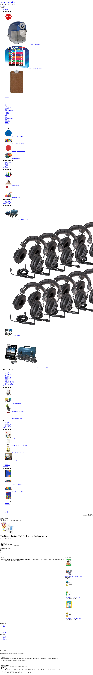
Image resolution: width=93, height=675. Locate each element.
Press (3, 638)
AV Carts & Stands (8, 422)
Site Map (4, 630)
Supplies (6, 122)
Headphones (7, 371)
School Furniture (5, 167)
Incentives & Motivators (9, 110)
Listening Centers (8, 372)
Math (6, 111)
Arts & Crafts (7, 100)
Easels (4, 427)
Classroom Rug (5, 466)
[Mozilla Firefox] (9, 661)
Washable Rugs (7, 510)
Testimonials (5, 639)
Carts (3, 385)
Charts (6, 102)
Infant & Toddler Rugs (8, 509)
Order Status (5, 631)
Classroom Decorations (9, 104)
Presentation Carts (8, 424)
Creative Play (7, 106)
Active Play (7, 97)
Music (6, 114)
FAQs (4, 626)
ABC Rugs (7, 503)
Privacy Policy (5, 632)
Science (6, 119)
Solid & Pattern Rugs (8, 507)
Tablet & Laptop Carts (8, 423)
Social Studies (7, 120)
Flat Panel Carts (7, 425)
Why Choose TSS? (6, 629)
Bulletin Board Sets (8, 101)
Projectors (6, 379)
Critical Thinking (8, 107)
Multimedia (7, 113)
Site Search (90, 514)
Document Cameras (8, 378)
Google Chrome (3, 662)
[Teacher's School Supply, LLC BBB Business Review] (46, 654)
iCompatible (7, 373)
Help (3, 625)
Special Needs (7, 121)
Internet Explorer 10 (15, 662)
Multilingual (7, 112)
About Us (4, 636)
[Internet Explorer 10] (15, 661)
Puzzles (6, 117)
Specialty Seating (8, 202)
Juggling (6, 165)
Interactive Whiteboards (9, 383)
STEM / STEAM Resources (9, 384)
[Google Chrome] (3, 661)
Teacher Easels (7, 465)
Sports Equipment (8, 162)
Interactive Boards (8, 377)
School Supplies (5, 9)
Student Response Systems (9, 381)
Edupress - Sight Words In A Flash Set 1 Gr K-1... (73, 576)
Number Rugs (7, 504)
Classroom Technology (9, 105)
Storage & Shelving (8, 426)
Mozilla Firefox (9, 662)
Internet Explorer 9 (22, 662)
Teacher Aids (7, 123)
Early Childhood (7, 108)
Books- (6, 103)
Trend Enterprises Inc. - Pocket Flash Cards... (73, 597)
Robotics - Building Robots (9, 382)
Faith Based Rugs (8, 508)
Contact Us (4, 637)
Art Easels (6, 464)
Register (4, 6)
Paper (6, 115)
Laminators (7, 376)
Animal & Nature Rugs (9, 505)
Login (1, 6)
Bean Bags (6, 163)
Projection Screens (8, 380)
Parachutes (6, 166)
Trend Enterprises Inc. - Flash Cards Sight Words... (74, 618)
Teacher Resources (8, 124)
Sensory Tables (7, 201)
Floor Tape (6, 164)
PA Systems (7, 375)
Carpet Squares (7, 511)
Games (6, 109)
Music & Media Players (9, 374)
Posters (6, 116)
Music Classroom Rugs (9, 512)
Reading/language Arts (8, 118)
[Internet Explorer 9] (22, 661)
